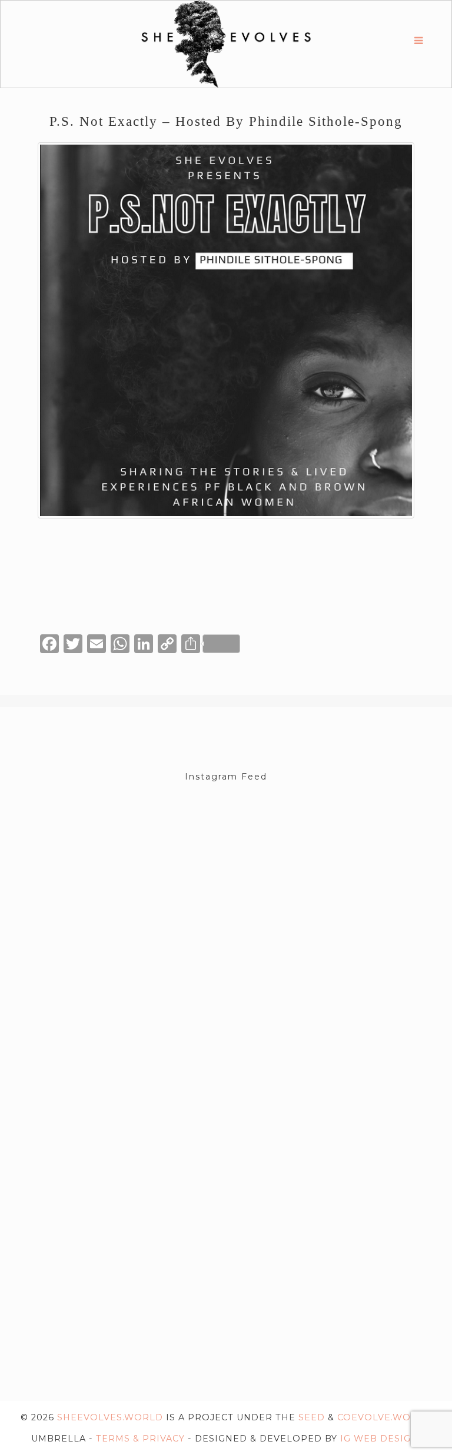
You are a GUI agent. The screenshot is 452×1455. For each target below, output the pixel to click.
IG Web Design (379, 1438)
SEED (311, 1417)
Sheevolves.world (110, 1417)
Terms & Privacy (140, 1438)
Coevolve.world (384, 1417)
